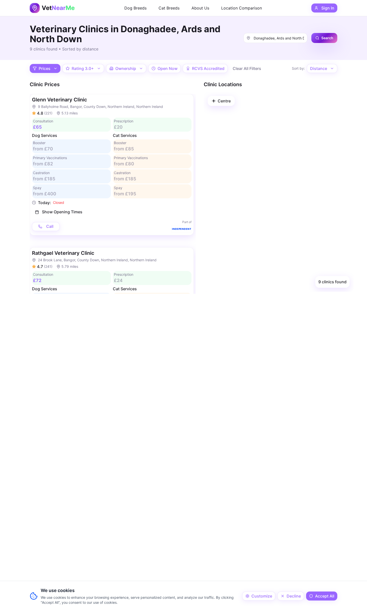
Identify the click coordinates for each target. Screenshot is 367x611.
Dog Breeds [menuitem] (135, 7)
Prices (44, 68)
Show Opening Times (62, 211)
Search (327, 38)
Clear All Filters (247, 68)
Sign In (327, 7)
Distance (318, 68)
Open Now (168, 68)
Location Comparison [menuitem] (241, 7)
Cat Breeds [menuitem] (169, 7)
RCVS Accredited (208, 68)
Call (49, 226)
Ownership (125, 68)
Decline (294, 596)
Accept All (324, 596)
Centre (224, 100)
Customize (261, 596)
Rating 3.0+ (83, 68)
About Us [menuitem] (200, 7)
